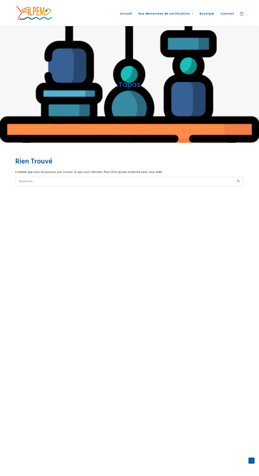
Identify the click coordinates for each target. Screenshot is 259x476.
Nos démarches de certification (164, 14)
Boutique (207, 14)
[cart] (242, 13)
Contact (227, 14)
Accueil (126, 14)
